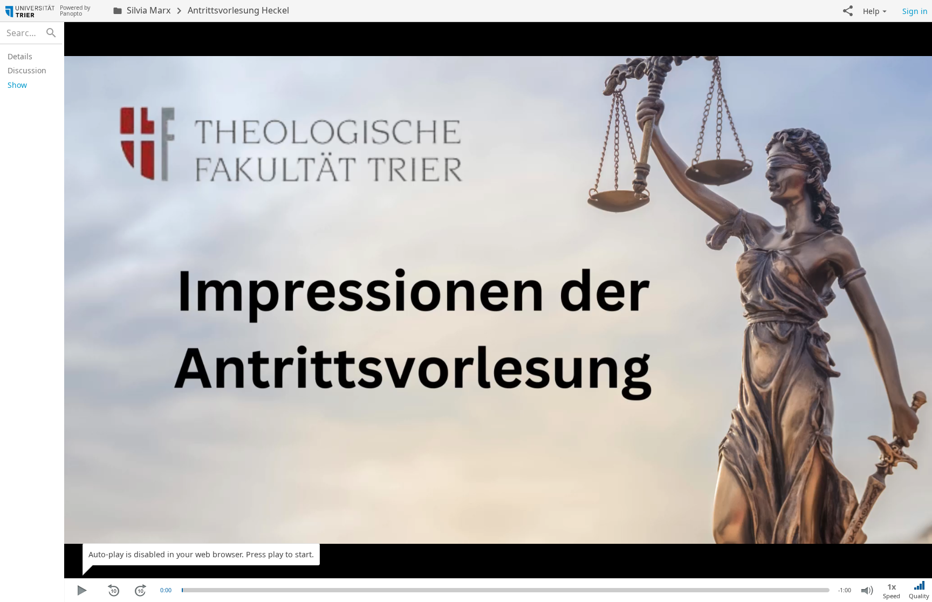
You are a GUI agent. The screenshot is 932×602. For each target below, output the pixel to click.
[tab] (29, 56)
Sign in (915, 11)
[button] (848, 11)
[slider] (182, 590)
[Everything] (29, 11)
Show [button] (17, 85)
